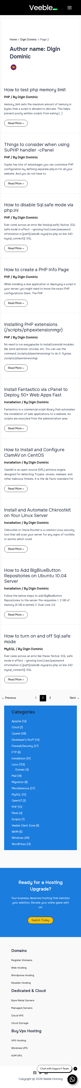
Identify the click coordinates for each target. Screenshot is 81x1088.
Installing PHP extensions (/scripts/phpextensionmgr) (33, 327)
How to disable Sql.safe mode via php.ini (38, 207)
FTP (14, 752)
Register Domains (21, 960)
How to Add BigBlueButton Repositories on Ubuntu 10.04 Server (35, 575)
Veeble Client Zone (23, 825)
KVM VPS (16, 1055)
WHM (15, 831)
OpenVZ (17, 800)
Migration (18, 782)
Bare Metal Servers (22, 1000)
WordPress (19, 844)
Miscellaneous (20, 788)
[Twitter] (40, 1072)
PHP (7, 97)
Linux (15, 764)
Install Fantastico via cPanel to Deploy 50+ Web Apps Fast (36, 392)
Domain (20, 769)
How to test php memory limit (35, 90)
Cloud (15, 727)
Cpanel (16, 733)
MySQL (9, 649)
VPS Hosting (18, 1040)
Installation (12, 402)
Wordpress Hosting (22, 975)
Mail (14, 776)
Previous (9, 698)
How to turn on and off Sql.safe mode (37, 638)
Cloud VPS (17, 1015)
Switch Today (40, 920)
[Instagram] (46, 1072)
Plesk (15, 813)
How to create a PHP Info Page (36, 269)
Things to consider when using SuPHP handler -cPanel (37, 147)
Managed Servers (21, 1008)
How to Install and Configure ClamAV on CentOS (34, 452)
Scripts (16, 819)
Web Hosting (19, 967)
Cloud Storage (19, 1023)
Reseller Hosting (21, 982)
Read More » (16, 122)
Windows (18, 838)
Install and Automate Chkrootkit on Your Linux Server (37, 512)
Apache (16, 721)
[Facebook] (35, 1072)
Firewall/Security (22, 746)
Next (74, 698)
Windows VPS (19, 1048)
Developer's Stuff (23, 739)
